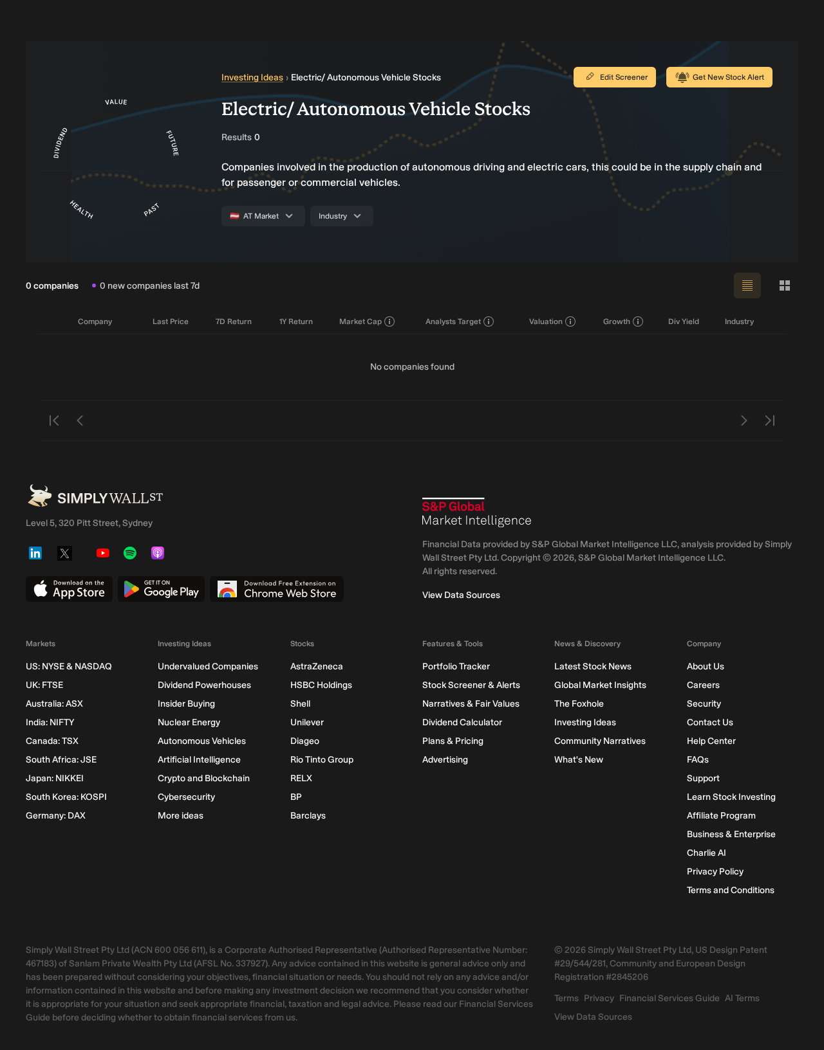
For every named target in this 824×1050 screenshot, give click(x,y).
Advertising (445, 759)
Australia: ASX (54, 703)
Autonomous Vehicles (202, 741)
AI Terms (742, 998)
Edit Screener (624, 77)
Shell (300, 703)
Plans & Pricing (452, 741)
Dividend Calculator (462, 722)
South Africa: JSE (61, 759)
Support (703, 778)
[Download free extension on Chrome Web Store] (277, 589)
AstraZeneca (316, 666)
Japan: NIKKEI (55, 778)
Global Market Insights (600, 685)
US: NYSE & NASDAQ (69, 666)
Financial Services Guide (669, 998)
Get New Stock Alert (728, 77)
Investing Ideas (252, 77)
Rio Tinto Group (321, 759)
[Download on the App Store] (69, 589)
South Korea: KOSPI (66, 797)
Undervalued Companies (208, 666)
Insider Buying (186, 703)
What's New (578, 759)
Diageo (304, 741)
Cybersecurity (186, 797)
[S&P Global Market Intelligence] (477, 512)
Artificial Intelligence (199, 759)
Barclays (308, 815)
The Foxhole (579, 703)
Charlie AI (706, 852)
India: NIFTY (50, 722)
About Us (705, 666)
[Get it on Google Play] (161, 589)
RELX (301, 778)
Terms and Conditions (730, 890)
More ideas (180, 815)
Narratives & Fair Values (471, 703)
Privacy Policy (715, 871)
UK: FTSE (44, 685)
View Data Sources (461, 595)
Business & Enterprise (731, 834)
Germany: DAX (56, 815)
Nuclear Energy (189, 722)
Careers (703, 685)
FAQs (698, 759)
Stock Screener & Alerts (471, 685)
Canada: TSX (52, 741)
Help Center (711, 741)
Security (704, 703)
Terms (566, 998)
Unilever (307, 722)
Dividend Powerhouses (204, 685)
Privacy (599, 998)
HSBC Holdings (321, 685)
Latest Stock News (593, 666)
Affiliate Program (721, 815)
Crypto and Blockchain (204, 778)
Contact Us (710, 722)
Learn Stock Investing (731, 797)
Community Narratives (600, 741)
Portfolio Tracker (456, 666)
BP (296, 797)
